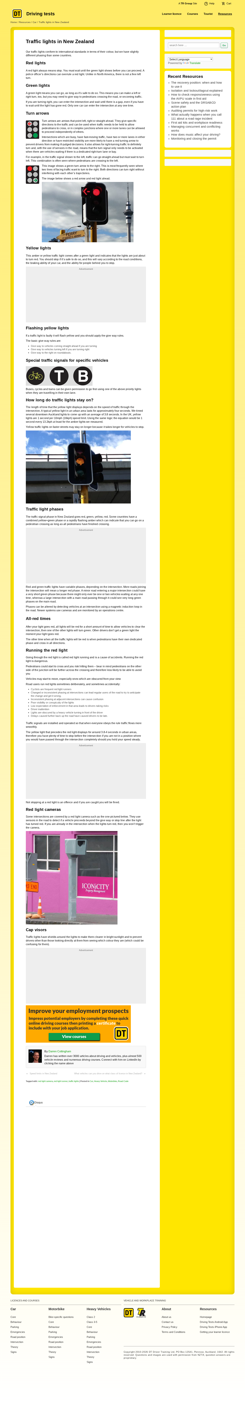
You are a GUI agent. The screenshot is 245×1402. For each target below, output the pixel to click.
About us (166, 1317)
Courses (192, 13)
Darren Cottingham (59, 1051)
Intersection (16, 1342)
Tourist (208, 13)
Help (211, 3)
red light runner (61, 1081)
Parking (14, 1327)
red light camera (45, 1081)
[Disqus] (86, 1234)
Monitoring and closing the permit (193, 138)
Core (13, 1317)
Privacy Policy (169, 1327)
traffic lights (74, 1081)
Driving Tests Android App (214, 1322)
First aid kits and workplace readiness (196, 122)
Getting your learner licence (215, 1332)
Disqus (38, 1102)
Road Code (123, 1081)
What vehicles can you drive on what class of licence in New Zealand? (108, 1073)
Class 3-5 (92, 1322)
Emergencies (17, 1332)
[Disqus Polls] (86, 1151)
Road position (17, 1337)
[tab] (35, 1103)
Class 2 (91, 1317)
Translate (195, 63)
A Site (187, 3)
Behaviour (16, 1322)
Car (91, 1081)
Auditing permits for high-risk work (194, 110)
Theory (14, 1347)
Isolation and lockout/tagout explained (196, 90)
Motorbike (112, 1081)
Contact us (168, 1322)
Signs (13, 1352)
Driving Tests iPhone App (213, 1327)
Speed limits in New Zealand (43, 1073)
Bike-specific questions (61, 1317)
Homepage (206, 1317)
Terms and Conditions (173, 1332)
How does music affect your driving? (195, 134)
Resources (225, 13)
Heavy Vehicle (100, 1081)
